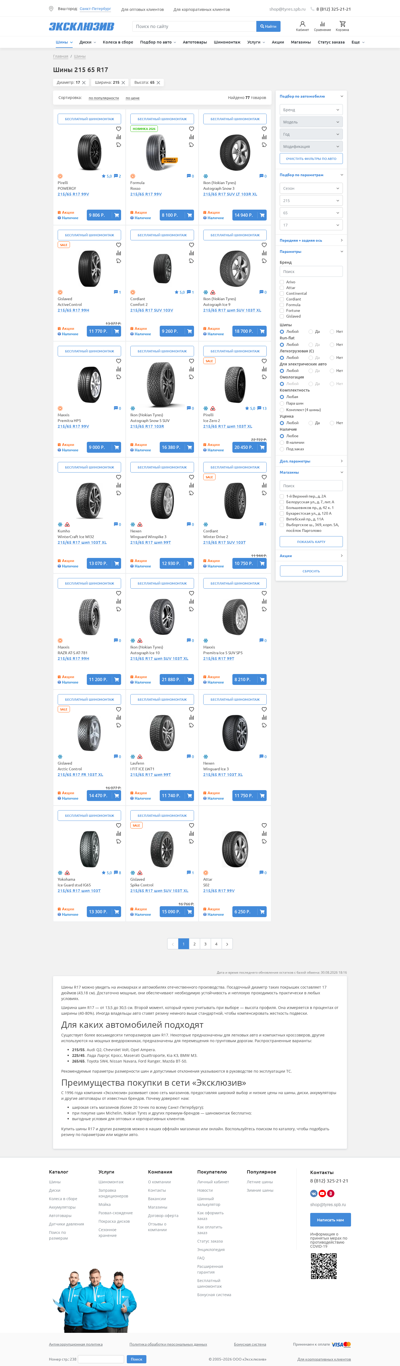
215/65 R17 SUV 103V (151, 310)
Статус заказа (331, 42)
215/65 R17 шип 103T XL (227, 426)
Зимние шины (260, 1190)
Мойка (105, 1204)
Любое (292, 435)
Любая (292, 396)
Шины (55, 1181)
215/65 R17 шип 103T (79, 890)
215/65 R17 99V (73, 194)
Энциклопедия (211, 1249)
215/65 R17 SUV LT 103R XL (230, 194)
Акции (278, 42)
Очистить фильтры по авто (311, 158)
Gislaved (293, 315)
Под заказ (295, 448)
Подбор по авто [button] (156, 42)
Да (317, 331)
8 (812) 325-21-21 (333, 8)
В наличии (295, 442)
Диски (54, 1190)
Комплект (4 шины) (303, 409)
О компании (159, 1181)
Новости (205, 1190)
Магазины (301, 42)
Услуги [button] (254, 42)
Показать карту (311, 541)
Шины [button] (62, 42)
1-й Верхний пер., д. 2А (306, 495)
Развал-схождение (116, 1212)
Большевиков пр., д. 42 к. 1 (310, 507)
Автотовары (195, 42)
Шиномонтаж (227, 42)
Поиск (136, 1359)
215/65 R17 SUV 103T (224, 542)
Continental (296, 293)
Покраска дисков (114, 1221)
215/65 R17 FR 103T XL (80, 774)
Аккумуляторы (62, 1207)
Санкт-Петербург (95, 9)
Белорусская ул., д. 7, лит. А (310, 501)
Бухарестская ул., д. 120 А (308, 513)
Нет (339, 331)
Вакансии (157, 1198)
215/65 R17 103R (147, 426)
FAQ (201, 1258)
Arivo (290, 281)
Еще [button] (356, 42)
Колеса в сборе (118, 42)
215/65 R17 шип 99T (150, 542)
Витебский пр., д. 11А (305, 518)
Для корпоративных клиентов (202, 9)
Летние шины (260, 1181)
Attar (290, 287)
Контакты (157, 1190)
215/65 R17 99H (73, 310)
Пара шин (294, 403)
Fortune (293, 310)
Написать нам (330, 1219)
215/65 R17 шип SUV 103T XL (232, 310)
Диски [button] (86, 42)
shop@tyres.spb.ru (328, 1204)
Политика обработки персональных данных (168, 1344)
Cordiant (293, 298)
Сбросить (311, 571)
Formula (293, 304)
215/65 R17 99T (218, 658)
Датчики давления (66, 1224)
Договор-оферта (163, 1215)
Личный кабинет (213, 1181)
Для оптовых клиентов (142, 9)
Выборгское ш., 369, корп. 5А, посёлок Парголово (312, 527)
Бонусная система (214, 1294)
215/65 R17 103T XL (223, 774)
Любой (292, 331)
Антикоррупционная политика (76, 1344)
